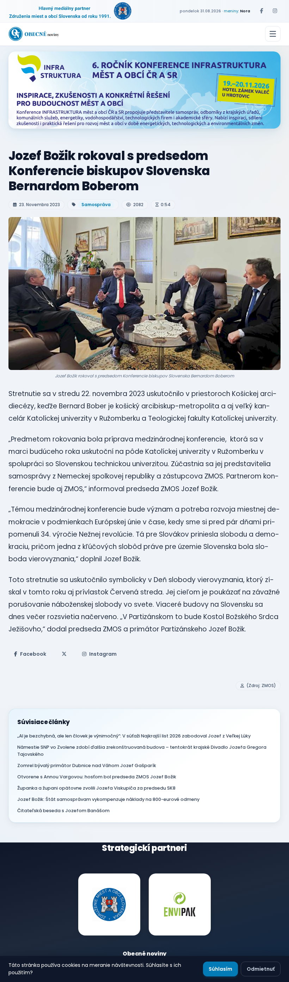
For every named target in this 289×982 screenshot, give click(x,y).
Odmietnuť (261, 968)
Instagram (103, 653)
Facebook (33, 653)
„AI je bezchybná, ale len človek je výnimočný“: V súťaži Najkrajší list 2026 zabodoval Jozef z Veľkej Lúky (134, 736)
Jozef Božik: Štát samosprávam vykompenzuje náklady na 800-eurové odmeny (108, 799)
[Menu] (273, 34)
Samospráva (96, 205)
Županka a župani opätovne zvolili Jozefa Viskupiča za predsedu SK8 (96, 788)
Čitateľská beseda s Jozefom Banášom (63, 811)
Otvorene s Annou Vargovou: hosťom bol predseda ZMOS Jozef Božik (96, 777)
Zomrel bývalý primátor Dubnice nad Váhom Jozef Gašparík (86, 765)
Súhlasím (220, 968)
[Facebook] (261, 11)
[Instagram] (275, 11)
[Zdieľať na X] (64, 654)
